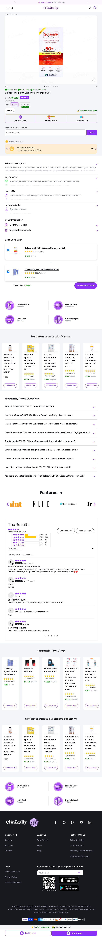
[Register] (79, 872)
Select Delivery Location (16, 127)
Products (9, 845)
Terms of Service (12, 871)
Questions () (27, 554)
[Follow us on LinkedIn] (89, 822)
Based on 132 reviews (17, 532)
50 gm (14, 104)
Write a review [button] (66, 531)
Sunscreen (14, 14)
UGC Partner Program (79, 856)
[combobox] (12, 8)
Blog (39, 850)
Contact (8, 850)
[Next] (96, 86)
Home (7, 14)
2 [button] (48, 635)
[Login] (90, 8)
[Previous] (6, 86)
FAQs (39, 845)
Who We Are (42, 840)
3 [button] (51, 635)
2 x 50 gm (25, 105)
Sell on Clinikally (76, 840)
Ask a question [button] (85, 531)
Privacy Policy (11, 877)
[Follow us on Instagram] (72, 822)
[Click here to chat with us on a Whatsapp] (64, 822)
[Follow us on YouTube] (81, 822)
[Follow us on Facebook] (55, 822)
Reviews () (14, 554)
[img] (20, 560)
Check (91, 132)
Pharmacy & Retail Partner (81, 850)
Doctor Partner (76, 845)
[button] (32, 927)
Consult (8, 840)
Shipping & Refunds (13, 882)
